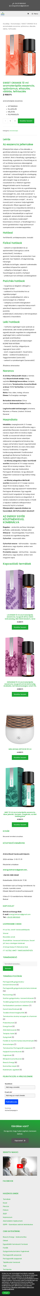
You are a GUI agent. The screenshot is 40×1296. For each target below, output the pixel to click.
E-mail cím (8, 1092)
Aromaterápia (15, 24)
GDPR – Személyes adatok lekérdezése (18, 1224)
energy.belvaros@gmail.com (15, 870)
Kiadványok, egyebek (11, 1070)
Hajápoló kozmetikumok (12, 1052)
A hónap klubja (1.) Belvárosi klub (15, 947)
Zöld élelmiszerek (9, 1030)
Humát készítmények (11, 1009)
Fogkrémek (7, 1055)
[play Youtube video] (20, 1166)
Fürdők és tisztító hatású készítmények (18, 1041)
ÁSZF (5, 1214)
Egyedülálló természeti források (15, 1244)
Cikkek (5, 1240)
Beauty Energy (8, 1062)
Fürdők (5, 1248)
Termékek (6, 1199)
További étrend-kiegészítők (13, 1013)
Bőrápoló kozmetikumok (12, 1059)
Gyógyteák (7, 1037)
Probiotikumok (8, 1023)
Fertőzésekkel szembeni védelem (16, 1005)
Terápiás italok (8, 1034)
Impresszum (7, 1217)
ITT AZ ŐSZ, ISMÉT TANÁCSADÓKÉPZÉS (18, 950)
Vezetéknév (8, 1084)
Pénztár (6, 1206)
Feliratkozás (11, 1102)
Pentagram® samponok (12, 1255)
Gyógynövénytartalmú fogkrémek (16, 1251)
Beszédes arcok (9, 937)
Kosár (5, 1203)
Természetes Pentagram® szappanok (17, 1048)
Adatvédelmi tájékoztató (13, 1221)
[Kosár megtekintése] (28, 14)
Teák (5, 1266)
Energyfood (7, 1026)
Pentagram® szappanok (12, 1259)
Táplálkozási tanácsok (11, 1262)
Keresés (8, 968)
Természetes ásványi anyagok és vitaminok (20, 1016)
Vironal (5, 933)
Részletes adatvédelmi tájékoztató (22, 1287)
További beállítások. (8, 1289)
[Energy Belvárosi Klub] (2, 14)
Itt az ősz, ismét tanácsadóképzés (16, 930)
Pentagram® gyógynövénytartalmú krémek (20, 988)
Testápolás (7, 1269)
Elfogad (6, 1292)
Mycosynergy (8, 995)
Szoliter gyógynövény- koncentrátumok (18, 998)
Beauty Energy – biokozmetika (14, 1237)
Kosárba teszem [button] (20, 627)
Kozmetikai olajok (10, 1066)
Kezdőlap (6, 24)
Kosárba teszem (26, 121)
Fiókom (5, 1210)
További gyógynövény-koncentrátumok (18, 1002)
